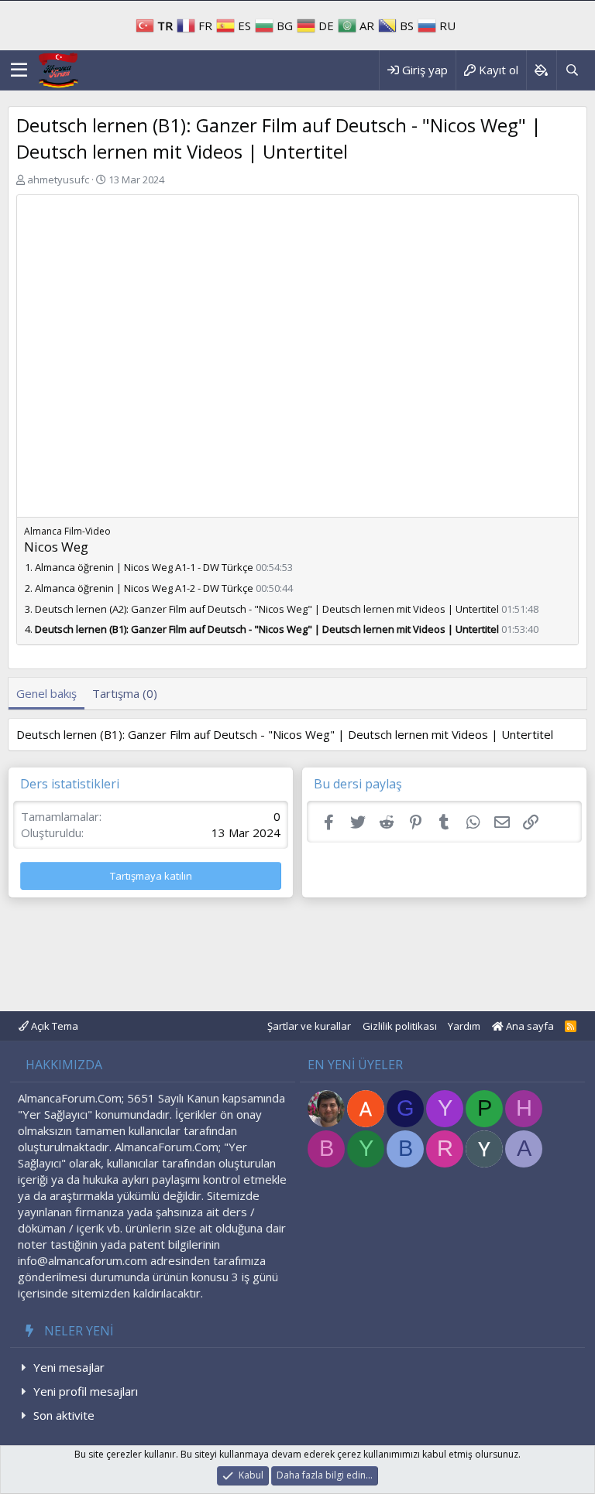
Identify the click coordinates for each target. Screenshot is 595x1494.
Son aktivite (64, 1415)
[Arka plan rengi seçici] (541, 70)
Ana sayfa (529, 1026)
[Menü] (19, 70)
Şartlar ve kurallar (309, 1026)
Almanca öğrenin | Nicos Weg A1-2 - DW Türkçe (144, 588)
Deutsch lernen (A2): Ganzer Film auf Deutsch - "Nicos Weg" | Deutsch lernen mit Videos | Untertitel (267, 609)
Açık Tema (53, 1026)
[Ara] (571, 70)
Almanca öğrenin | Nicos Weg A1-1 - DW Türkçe (144, 567)
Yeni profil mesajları (85, 1391)
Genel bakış (46, 693)
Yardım (464, 1026)
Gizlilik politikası (400, 1026)
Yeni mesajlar (69, 1367)
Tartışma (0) (124, 693)
